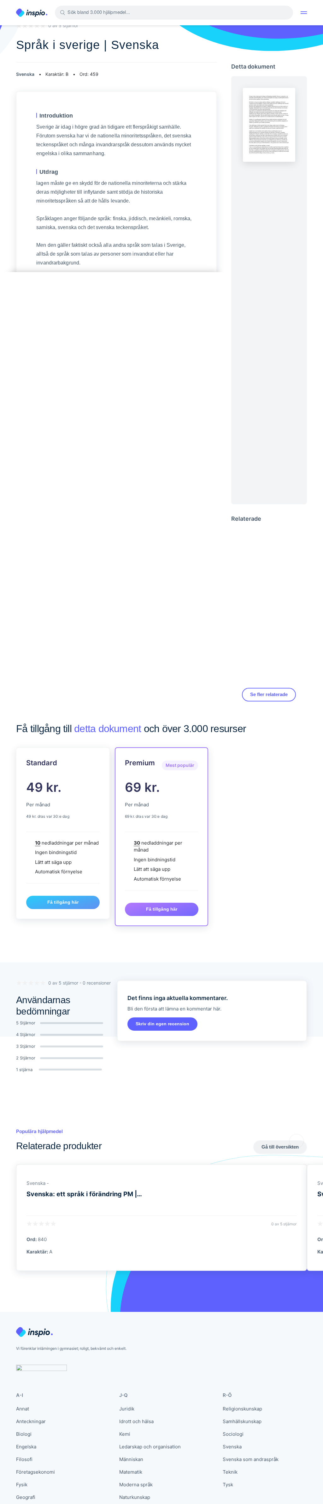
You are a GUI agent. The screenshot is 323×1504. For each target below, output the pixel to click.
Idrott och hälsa (136, 1421)
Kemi (124, 1434)
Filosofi (24, 1459)
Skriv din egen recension (162, 1023)
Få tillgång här (63, 902)
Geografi (25, 1497)
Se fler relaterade (269, 694)
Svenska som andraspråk (251, 1459)
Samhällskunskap (242, 1421)
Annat (22, 1409)
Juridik (126, 1409)
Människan (131, 1459)
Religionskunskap (242, 1409)
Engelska (26, 1447)
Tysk (228, 1485)
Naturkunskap (134, 1497)
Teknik (230, 1472)
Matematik (130, 1472)
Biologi (24, 1434)
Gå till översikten (280, 1146)
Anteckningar (31, 1421)
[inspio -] (31, 13)
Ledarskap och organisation (150, 1447)
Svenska (232, 1447)
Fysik (21, 1485)
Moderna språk (136, 1485)
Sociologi (233, 1434)
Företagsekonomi (35, 1472)
